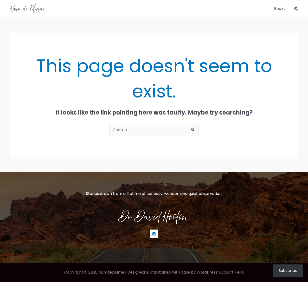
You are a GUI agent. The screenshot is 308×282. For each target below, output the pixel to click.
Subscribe (288, 270)
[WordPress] (296, 8)
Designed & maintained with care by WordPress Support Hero (185, 272)
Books (279, 8)
